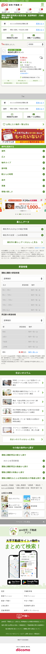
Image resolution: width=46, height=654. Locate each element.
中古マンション (29, 596)
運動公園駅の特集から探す (13, 472)
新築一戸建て (5, 601)
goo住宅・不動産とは (7, 621)
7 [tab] (28, 214)
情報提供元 (22, 625)
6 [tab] (26, 214)
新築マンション (6, 596)
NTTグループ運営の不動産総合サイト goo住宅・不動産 (15, 1)
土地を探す (5, 606)
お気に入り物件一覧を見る (17, 124)
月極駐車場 (28, 591)
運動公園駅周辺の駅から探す (14, 455)
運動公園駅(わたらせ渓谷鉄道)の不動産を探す (21, 478)
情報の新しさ (7, 192)
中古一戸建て (28, 601)
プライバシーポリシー (12, 634)
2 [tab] (18, 214)
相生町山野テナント (16, 52)
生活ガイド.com (40, 248)
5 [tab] (24, 214)
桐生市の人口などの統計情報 (15, 229)
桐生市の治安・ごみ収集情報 (15, 235)
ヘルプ (21, 634)
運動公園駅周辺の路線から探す (15, 466)
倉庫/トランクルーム (31, 610)
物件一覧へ (32, 352)
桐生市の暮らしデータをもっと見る (22, 242)
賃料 (3, 151)
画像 (3, 186)
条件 (3, 180)
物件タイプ (6, 163)
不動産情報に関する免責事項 (35, 625)
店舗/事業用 (5, 610)
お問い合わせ (28, 634)
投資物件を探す (29, 606)
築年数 (4, 168)
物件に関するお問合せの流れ (10, 625)
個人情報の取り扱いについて (13, 629)
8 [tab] (30, 214)
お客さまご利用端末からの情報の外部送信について (29, 621)
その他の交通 (23, 73)
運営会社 (36, 634)
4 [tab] (22, 214)
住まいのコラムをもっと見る (22, 439)
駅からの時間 (7, 174)
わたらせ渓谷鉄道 (11, 461)
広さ (3, 157)
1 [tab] (16, 214)
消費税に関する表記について (31, 629)
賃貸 (2, 591)
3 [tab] (20, 214)
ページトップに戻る (23, 522)
